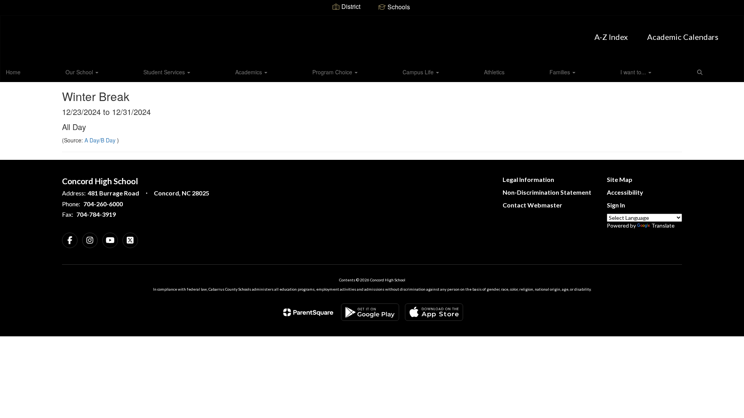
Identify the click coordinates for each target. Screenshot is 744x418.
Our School (80, 72)
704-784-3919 (96, 214)
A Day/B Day (100, 140)
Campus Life (419, 72)
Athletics (494, 72)
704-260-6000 (103, 203)
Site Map (619, 179)
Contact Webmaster (532, 205)
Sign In (616, 205)
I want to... (634, 72)
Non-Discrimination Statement (547, 192)
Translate (663, 225)
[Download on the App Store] (434, 312)
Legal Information (528, 179)
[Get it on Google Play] (370, 312)
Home (13, 72)
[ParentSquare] (308, 312)
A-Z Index (611, 36)
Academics (249, 72)
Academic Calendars (682, 36)
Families (560, 72)
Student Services (164, 72)
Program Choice (333, 72)
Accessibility (625, 192)
